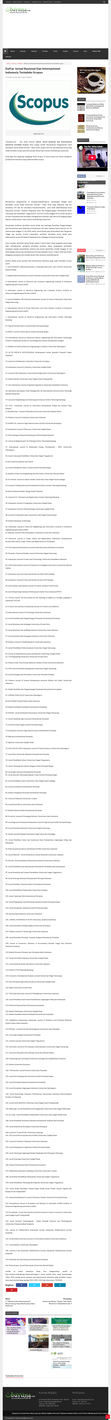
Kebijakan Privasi (37, 2)
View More (99, 176)
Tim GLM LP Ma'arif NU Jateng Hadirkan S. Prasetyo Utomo (38, 1328)
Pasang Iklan (57, 2)
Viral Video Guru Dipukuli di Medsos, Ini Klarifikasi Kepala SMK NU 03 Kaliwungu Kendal (95, 279)
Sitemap (8, 2)
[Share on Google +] (47, 1285)
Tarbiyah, (29, 77)
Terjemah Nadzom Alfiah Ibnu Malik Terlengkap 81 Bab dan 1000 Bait (95, 106)
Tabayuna (18, 1418)
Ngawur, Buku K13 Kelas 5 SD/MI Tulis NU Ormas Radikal (95, 267)
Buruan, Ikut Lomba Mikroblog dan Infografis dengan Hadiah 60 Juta (14, 1330)
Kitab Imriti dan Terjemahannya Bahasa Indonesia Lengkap (94, 128)
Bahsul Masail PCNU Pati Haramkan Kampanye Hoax (95, 256)
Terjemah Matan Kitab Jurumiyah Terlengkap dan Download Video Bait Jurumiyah (95, 118)
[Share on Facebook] (21, 1285)
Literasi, (23, 77)
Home (8, 63)
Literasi (14, 63)
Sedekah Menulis (36, 1350)
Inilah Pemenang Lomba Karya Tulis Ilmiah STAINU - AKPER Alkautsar (61, 1364)
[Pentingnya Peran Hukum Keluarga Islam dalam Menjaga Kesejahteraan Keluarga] (81, 199)
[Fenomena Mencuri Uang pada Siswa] (81, 213)
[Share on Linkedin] (60, 1285)
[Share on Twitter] (34, 1285)
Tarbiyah (20, 63)
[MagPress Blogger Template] (18, 11)
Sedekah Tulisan (47, 2)
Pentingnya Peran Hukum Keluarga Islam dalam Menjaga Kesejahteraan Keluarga (96, 195)
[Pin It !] (11, 1290)
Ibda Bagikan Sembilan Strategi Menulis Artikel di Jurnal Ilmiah (61, 1344)
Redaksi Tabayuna (17, 2)
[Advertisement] (66, 31)
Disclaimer (27, 2)
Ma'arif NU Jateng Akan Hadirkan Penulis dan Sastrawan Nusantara (61, 1328)
